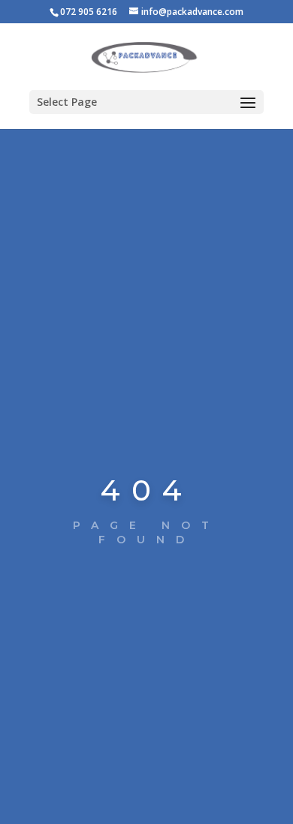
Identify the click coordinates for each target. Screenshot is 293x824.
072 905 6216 (88, 11)
